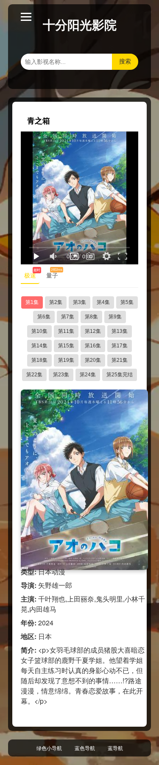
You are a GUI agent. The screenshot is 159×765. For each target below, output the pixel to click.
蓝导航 (115, 747)
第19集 (66, 360)
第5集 (127, 302)
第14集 (39, 346)
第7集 (67, 317)
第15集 (66, 346)
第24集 (88, 375)
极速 (31, 274)
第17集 (120, 346)
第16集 (93, 346)
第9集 (115, 317)
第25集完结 (119, 375)
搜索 (125, 61)
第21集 (120, 360)
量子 (53, 274)
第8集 (91, 317)
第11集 (66, 331)
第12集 (93, 331)
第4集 (103, 302)
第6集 (43, 317)
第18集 (39, 360)
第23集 (61, 375)
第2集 (55, 302)
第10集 (39, 331)
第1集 (32, 302)
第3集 (79, 302)
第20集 (93, 360)
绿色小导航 (49, 747)
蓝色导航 (85, 747)
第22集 (34, 375)
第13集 (120, 331)
